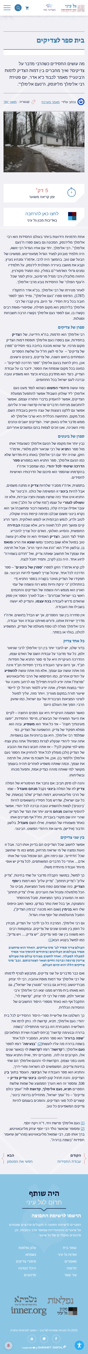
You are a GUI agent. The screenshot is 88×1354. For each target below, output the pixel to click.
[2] (40, 1044)
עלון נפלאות (27, 1248)
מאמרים (71, 1261)
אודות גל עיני (67, 1254)
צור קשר (70, 1275)
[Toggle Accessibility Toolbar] (79, 1345)
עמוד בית (70, 1248)
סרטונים (30, 1275)
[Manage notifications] (8, 1345)
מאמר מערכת (51, 102)
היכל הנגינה (27, 1268)
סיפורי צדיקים (26, 1261)
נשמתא (30, 1254)
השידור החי (49, 9)
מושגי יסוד (10, 102)
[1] (51, 940)
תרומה (72, 1268)
